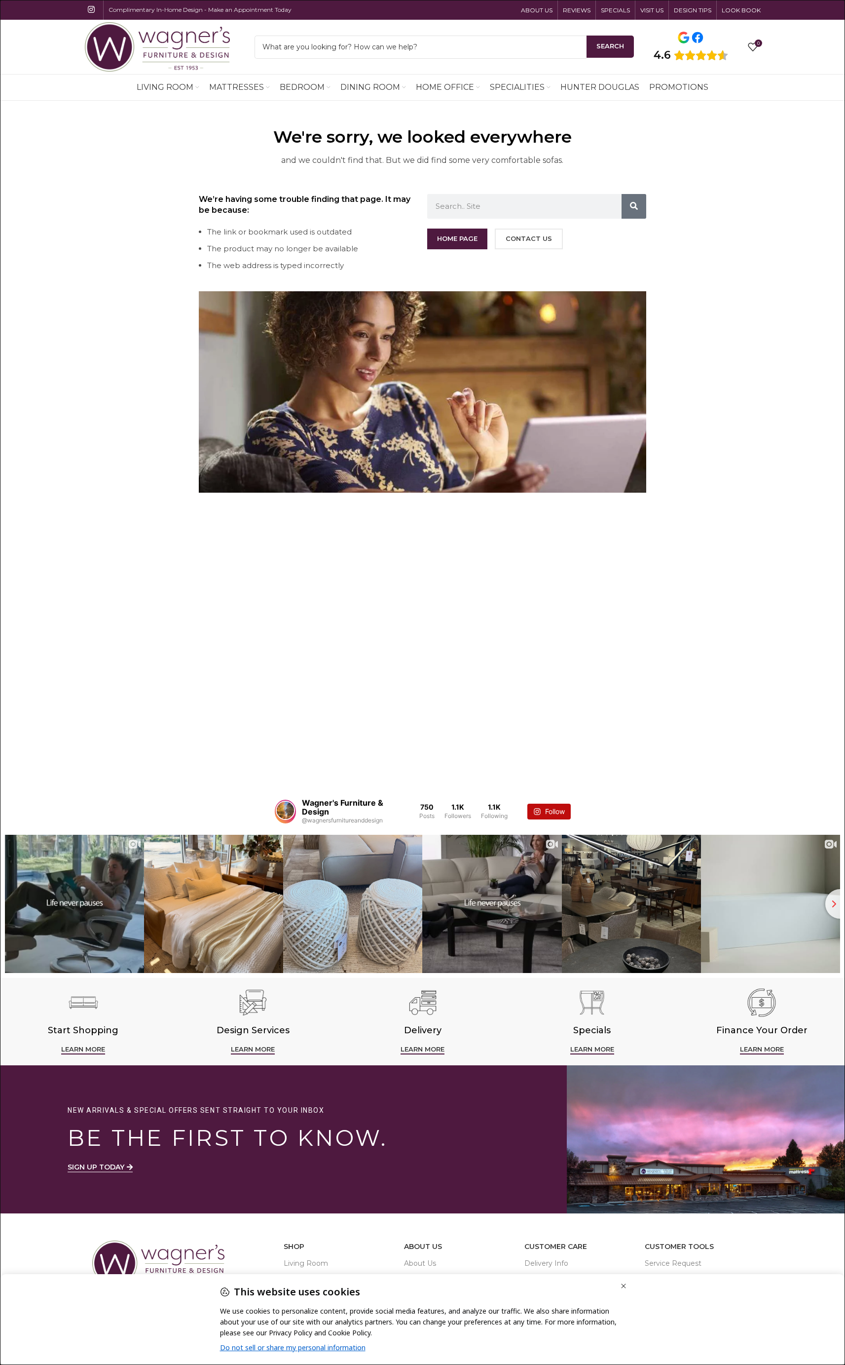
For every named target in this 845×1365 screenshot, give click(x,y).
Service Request (673, 1263)
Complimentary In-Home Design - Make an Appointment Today (200, 9)
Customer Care (555, 1246)
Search (610, 46)
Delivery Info (546, 1263)
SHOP (294, 1246)
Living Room (306, 1263)
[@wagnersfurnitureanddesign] (285, 811)
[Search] (634, 206)
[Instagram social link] (91, 9)
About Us (423, 1246)
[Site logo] (157, 46)
